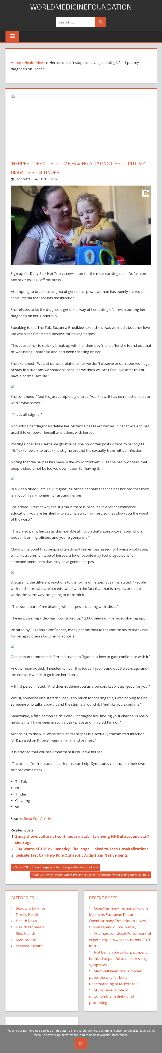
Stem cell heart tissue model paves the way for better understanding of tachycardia (115, 977)
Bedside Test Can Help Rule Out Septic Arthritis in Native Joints (71, 855)
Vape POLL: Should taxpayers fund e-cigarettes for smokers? (56, 868)
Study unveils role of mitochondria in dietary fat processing (111, 996)
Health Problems (30, 927)
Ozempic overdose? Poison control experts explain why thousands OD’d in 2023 (120, 939)
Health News (34, 62)
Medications (26, 939)
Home (16, 62)
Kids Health (25, 933)
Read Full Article (37, 818)
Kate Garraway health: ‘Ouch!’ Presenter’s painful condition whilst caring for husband (89, 875)
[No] (157, 1039)
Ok (81, 1043)
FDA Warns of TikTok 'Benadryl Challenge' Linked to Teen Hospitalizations (81, 849)
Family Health (27, 914)
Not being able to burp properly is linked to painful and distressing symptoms (118, 958)
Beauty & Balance (30, 908)
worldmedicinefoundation (81, 6)
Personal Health (29, 945)
